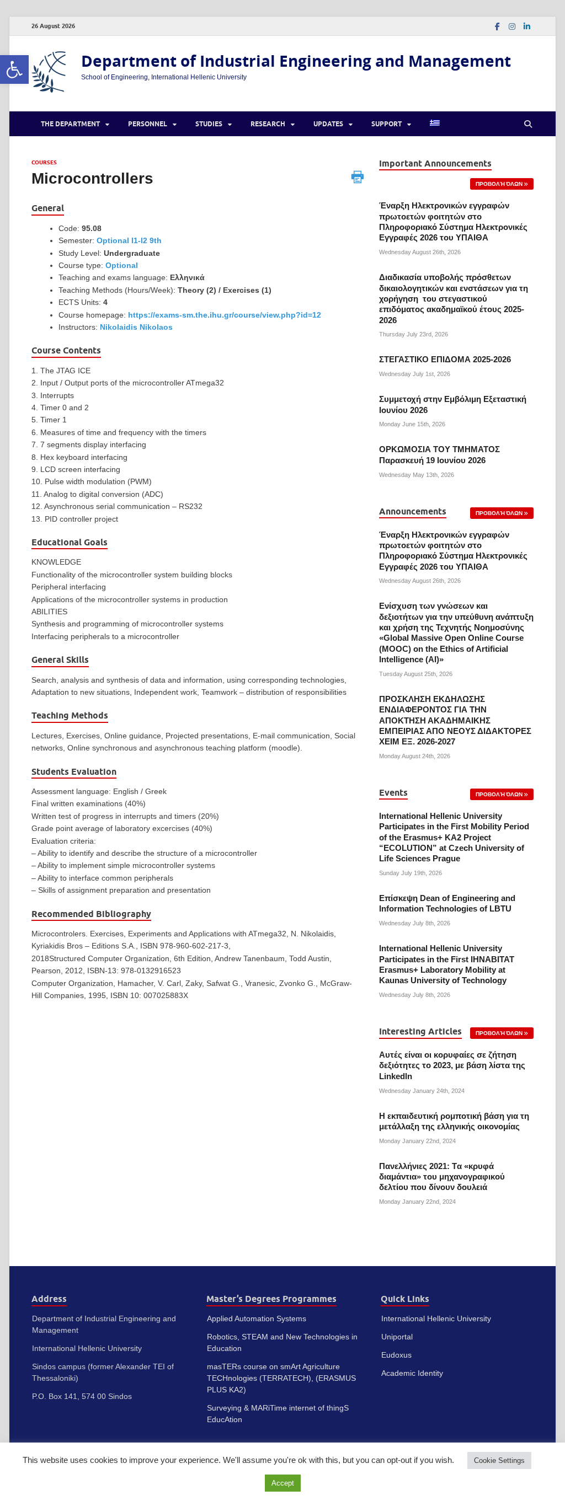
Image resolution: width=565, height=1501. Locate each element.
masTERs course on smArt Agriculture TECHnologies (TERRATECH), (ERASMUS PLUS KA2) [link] (281, 1378)
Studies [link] (208, 124)
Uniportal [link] (397, 1336)
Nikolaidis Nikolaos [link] (136, 327)
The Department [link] (70, 124)
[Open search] (528, 124)
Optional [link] (121, 265)
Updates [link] (328, 124)
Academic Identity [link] (412, 1373)
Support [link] (386, 124)
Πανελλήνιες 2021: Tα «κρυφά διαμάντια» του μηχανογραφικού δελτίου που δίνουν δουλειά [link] (442, 1177)
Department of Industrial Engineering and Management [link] (296, 61)
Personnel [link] (147, 124)
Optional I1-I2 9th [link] (129, 240)
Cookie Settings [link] (499, 1460)
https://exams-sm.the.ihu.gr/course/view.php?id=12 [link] (224, 314)
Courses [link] (44, 162)
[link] (14, 69)
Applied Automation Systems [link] (256, 1318)
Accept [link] (282, 1483)
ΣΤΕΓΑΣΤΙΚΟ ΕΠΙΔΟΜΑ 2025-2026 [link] (445, 359)
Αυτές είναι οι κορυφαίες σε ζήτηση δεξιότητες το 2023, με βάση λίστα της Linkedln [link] (452, 1065)
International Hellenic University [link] (436, 1318)
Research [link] (267, 124)
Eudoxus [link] (396, 1354)
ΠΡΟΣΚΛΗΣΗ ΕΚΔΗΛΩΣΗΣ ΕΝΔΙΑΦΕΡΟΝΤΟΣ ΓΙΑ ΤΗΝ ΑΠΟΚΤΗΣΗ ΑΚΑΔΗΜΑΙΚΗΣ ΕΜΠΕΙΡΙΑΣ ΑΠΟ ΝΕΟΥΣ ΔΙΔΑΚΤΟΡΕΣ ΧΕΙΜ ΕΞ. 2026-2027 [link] (455, 720)
